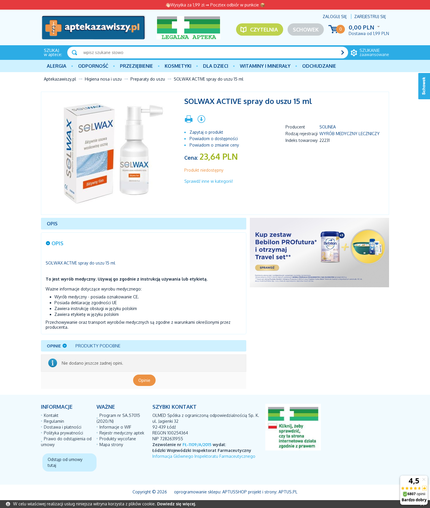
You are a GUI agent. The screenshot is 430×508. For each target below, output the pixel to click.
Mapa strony (111, 444)
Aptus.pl (287, 491)
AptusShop (234, 491)
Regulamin (54, 421)
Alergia (56, 66)
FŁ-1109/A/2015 (197, 444)
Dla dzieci (215, 66)
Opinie (144, 380)
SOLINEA (327, 126)
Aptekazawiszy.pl (60, 78)
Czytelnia (264, 29)
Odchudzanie (319, 66)
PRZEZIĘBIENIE (136, 66)
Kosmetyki (178, 66)
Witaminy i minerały (265, 66)
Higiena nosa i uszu (103, 78)
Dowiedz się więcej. (176, 503)
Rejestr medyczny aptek (121, 432)
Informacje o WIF (115, 427)
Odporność (93, 66)
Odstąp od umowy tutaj (65, 462)
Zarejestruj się (370, 16)
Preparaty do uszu (147, 78)
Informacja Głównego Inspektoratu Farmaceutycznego (203, 456)
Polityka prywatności (63, 432)
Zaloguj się (335, 16)
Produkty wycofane (117, 438)
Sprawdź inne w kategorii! (208, 181)
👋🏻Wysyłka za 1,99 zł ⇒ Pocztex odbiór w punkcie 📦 (215, 4)
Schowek (306, 29)
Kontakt (51, 415)
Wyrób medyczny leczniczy (349, 133)
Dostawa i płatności (62, 427)
